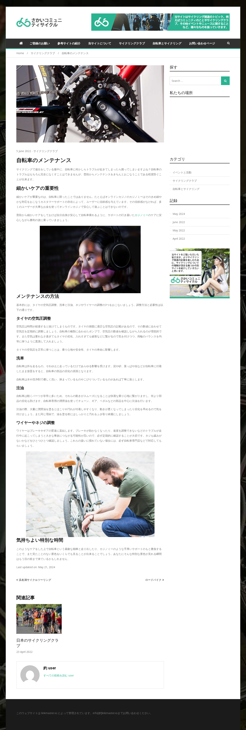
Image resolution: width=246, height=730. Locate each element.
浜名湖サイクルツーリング (35, 580)
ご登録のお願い (40, 43)
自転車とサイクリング (167, 43)
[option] (39, 629)
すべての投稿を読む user (58, 675)
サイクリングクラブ (132, 43)
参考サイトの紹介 (69, 43)
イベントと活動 (182, 172)
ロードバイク (153, 580)
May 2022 (179, 230)
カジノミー (141, 215)
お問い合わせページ (202, 43)
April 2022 (179, 238)
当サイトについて (99, 43)
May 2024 (179, 214)
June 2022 (179, 222)
